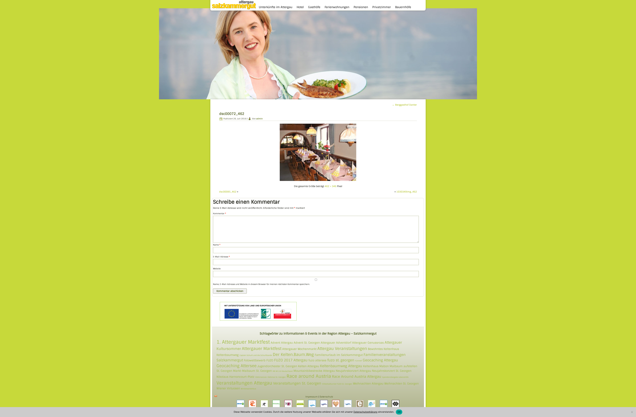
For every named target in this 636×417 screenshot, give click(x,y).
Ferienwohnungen (337, 7)
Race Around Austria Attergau (356, 376)
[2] (165, 96)
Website (217, 268)
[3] (168, 96)
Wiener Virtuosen (228, 388)
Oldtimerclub (261, 377)
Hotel (300, 7)
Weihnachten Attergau (368, 383)
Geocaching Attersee (236, 365)
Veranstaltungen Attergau (244, 383)
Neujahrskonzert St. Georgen (391, 371)
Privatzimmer (381, 7)
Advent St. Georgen (307, 342)
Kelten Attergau (308, 366)
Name (216, 245)
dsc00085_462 (227, 191)
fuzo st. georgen (340, 360)
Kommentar (219, 213)
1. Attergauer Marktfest (243, 342)
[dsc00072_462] (318, 180)
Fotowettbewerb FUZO (258, 360)
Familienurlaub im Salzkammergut (339, 355)
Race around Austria (309, 376)
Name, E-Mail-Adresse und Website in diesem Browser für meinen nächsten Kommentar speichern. (261, 284)
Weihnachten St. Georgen (401, 383)
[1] (162, 96)
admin (259, 118)
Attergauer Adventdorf (336, 342)
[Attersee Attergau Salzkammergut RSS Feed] (215, 396)
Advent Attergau (282, 342)
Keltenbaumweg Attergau (341, 366)
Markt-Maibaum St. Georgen (252, 371)
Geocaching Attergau (380, 360)
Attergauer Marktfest (261, 348)
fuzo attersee (317, 360)
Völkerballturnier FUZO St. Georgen (337, 384)
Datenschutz (326, 396)
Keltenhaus (370, 366)
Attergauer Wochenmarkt (299, 349)
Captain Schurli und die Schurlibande (255, 355)
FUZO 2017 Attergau (291, 360)
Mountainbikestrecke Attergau (314, 371)
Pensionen (361, 7)
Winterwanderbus (248, 389)
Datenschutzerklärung (365, 411)
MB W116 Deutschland (283, 371)
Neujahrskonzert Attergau (353, 371)
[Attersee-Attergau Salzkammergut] (233, 8)
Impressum (311, 396)
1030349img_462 (406, 191)
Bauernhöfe (403, 7)
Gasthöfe (314, 7)
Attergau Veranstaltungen (342, 348)
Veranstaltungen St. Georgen (297, 383)
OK (399, 412)
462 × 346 (330, 186)
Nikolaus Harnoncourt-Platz (235, 377)
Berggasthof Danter (404, 104)
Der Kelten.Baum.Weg (293, 354)
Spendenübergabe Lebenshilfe (395, 377)
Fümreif (358, 361)
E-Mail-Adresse (221, 256)
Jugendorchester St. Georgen (277, 366)
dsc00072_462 (231, 114)
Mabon (384, 366)
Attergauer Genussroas (368, 342)
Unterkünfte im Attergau (275, 7)
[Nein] (632, 412)
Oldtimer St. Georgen (276, 377)
